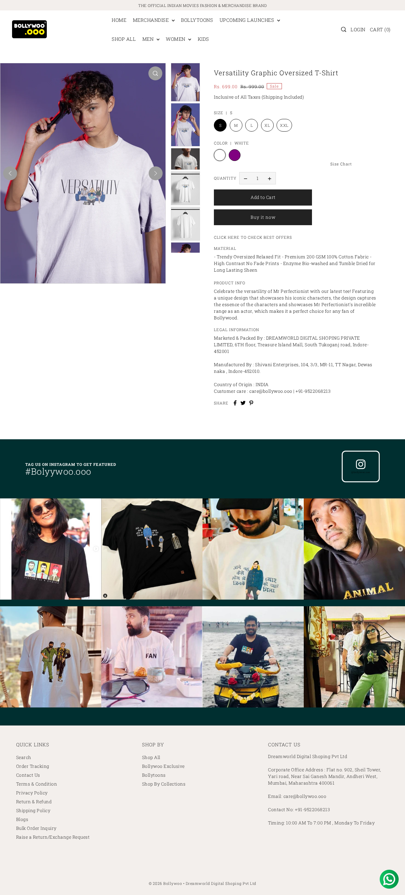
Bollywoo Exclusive (163, 766)
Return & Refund (34, 802)
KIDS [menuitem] (203, 39)
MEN (148, 39)
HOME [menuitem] (119, 20)
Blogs (22, 819)
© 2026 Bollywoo (165, 883)
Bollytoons (154, 775)
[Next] (156, 173)
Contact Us (28, 775)
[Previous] (10, 173)
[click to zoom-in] (155, 73)
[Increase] (270, 178)
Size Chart (341, 163)
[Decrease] (246, 178)
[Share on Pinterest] (251, 402)
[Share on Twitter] (243, 402)
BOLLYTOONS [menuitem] (197, 20)
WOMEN (176, 39)
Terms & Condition (36, 784)
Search (23, 757)
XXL (284, 125)
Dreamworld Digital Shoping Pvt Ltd (221, 883)
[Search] (344, 29)
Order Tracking (32, 766)
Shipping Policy (33, 810)
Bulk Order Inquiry (36, 828)
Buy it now (263, 217)
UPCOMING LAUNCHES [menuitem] (248, 20)
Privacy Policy (32, 793)
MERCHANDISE (151, 20)
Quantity (225, 178)
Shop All (151, 757)
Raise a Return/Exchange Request (53, 837)
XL (267, 125)
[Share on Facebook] (235, 402)
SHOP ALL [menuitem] (124, 39)
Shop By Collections (164, 784)
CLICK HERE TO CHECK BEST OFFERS (253, 237)
